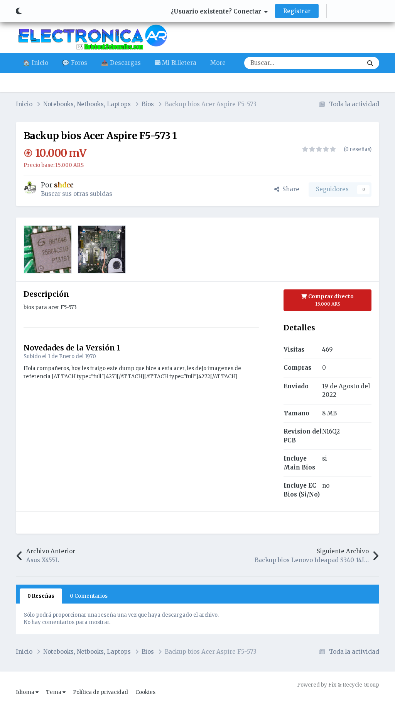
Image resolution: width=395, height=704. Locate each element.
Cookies (145, 692)
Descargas (338, 63)
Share (289, 189)
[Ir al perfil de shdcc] (30, 187)
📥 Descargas (121, 62)
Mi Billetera (178, 62)
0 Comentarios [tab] (89, 596)
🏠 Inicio (35, 62)
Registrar (297, 11)
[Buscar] (370, 63)
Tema (54, 692)
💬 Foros (74, 62)
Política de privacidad (100, 692)
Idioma (25, 692)
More (218, 62)
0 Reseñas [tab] (40, 596)
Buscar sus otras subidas (76, 193)
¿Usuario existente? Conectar (217, 11)
